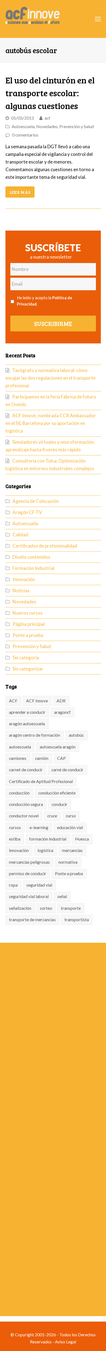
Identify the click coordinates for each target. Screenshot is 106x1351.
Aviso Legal (65, 1341)
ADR (61, 700)
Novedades (47, 126)
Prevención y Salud (76, 126)
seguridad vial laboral (29, 896)
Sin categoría (26, 657)
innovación (19, 850)
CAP (61, 758)
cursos (15, 827)
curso (71, 815)
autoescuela (20, 746)
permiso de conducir (27, 873)
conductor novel (24, 815)
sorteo (46, 908)
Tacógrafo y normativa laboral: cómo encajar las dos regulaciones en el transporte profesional (50, 377)
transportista (76, 919)
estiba (14, 838)
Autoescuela (23, 126)
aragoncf (62, 712)
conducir (59, 804)
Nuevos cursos (28, 613)
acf (47, 118)
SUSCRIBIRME (53, 323)
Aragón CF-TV (27, 512)
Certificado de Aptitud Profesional (41, 781)
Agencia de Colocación (36, 501)
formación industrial (47, 838)
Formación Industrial (33, 568)
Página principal (29, 624)
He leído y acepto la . (44, 300)
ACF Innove (37, 700)
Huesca (82, 838)
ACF (13, 700)
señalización (20, 908)
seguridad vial (39, 884)
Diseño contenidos (31, 557)
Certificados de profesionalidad (45, 546)
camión (41, 758)
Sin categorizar (28, 669)
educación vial (70, 827)
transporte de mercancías (32, 919)
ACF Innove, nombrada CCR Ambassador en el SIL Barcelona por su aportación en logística (50, 423)
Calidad (20, 534)
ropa (13, 884)
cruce (52, 815)
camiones (17, 758)
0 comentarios (25, 134)
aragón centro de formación (34, 735)
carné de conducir (67, 769)
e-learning (39, 827)
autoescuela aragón (58, 746)
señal (62, 896)
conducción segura (26, 804)
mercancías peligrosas (29, 862)
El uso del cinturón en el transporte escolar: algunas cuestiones (50, 92)
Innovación (24, 579)
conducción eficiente (57, 792)
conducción (19, 792)
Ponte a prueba (28, 635)
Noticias (21, 590)
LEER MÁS (20, 192)
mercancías (72, 850)
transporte (71, 908)
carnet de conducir (26, 769)
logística (45, 850)
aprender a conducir (27, 712)
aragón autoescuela (27, 723)
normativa (67, 862)
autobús (76, 735)
